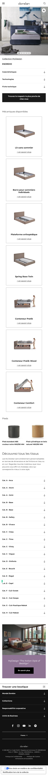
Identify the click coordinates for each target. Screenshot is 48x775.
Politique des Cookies (33, 756)
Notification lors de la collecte (16, 772)
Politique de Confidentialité (13, 756)
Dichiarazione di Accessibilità (24, 758)
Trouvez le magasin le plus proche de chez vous (24, 97)
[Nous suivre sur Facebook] (12, 725)
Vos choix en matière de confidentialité (26, 768)
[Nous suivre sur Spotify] (35, 725)
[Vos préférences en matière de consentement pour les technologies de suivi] (2, 581)
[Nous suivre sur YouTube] (24, 725)
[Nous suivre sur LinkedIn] (29, 725)
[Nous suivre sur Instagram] (18, 725)
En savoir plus (24, 670)
